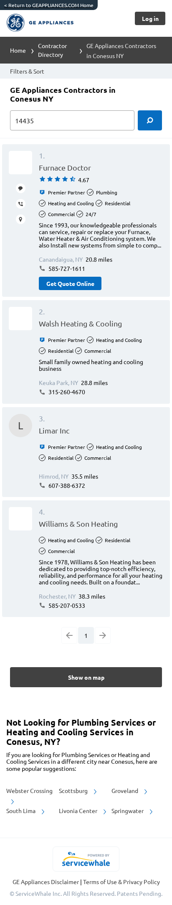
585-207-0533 (66, 605)
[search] (150, 120)
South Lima (21, 810)
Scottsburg (74, 790)
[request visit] (20, 219)
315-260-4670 (66, 391)
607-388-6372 (66, 485)
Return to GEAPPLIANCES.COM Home (49, 5)
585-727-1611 (66, 268)
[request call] (20, 204)
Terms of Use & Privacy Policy (121, 881)
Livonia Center (79, 810)
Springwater (128, 810)
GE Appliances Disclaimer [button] (46, 881)
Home (18, 50)
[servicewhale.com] (86, 859)
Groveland (125, 790)
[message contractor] (20, 188)
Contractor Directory (52, 50)
